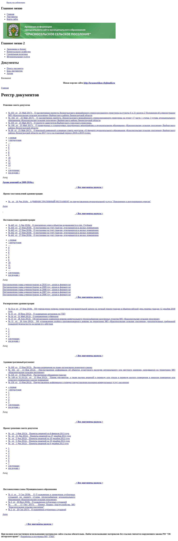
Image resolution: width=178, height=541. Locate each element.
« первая (12, 137)
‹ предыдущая (14, 140)
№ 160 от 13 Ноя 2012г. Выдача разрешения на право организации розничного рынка (50, 367)
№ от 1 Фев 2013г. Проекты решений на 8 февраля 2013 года (38, 433)
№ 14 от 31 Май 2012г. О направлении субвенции (33, 316)
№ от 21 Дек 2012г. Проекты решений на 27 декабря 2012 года (39, 436)
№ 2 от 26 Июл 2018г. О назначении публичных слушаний (37, 502)
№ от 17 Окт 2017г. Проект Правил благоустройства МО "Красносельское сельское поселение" (41, 505)
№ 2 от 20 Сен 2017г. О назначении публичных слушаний (37, 509)
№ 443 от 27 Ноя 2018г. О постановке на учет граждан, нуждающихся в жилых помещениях (53, 230)
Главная (5, 88)
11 (9, 160)
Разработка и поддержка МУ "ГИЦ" (38, 536)
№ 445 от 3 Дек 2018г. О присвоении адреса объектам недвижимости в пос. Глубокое (50, 225)
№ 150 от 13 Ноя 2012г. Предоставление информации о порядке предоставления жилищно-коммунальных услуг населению (68, 382)
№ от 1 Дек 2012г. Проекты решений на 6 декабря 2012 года (38, 443)
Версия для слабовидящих (16, 2)
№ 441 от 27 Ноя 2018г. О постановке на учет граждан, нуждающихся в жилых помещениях (53, 235)
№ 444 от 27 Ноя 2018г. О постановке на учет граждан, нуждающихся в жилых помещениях (53, 228)
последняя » (14, 173)
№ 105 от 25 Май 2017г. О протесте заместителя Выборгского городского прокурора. (50, 123)
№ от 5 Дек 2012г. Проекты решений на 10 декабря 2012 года (39, 438)
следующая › (14, 170)
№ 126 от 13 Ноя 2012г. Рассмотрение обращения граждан (37, 375)
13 (9, 165)
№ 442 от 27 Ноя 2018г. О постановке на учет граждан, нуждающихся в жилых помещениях (53, 233)
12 (9, 163)
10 (9, 158)
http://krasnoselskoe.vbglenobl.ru (99, 83)
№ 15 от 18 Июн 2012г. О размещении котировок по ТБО (36, 314)
